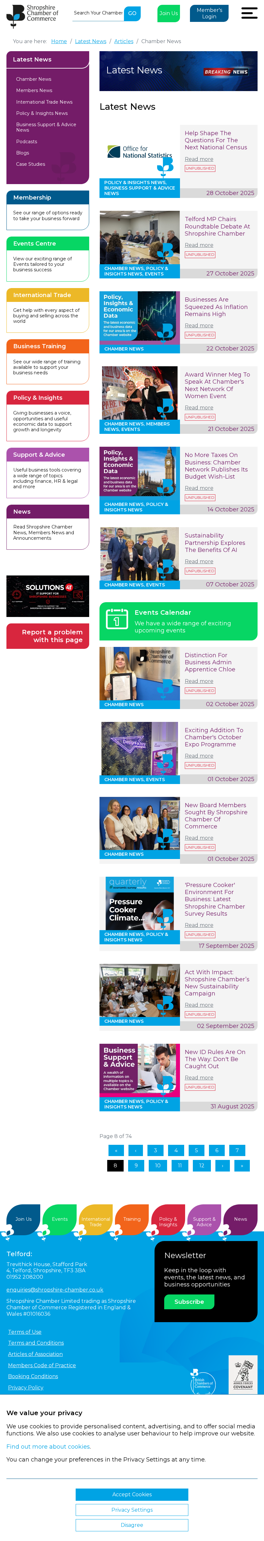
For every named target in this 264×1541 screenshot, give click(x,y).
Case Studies (30, 164)
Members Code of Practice (42, 1365)
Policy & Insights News (42, 113)
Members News (34, 90)
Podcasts (26, 142)
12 (201, 1166)
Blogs (22, 153)
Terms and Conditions (36, 1343)
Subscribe (189, 1301)
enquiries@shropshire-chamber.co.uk (54, 1290)
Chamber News (33, 79)
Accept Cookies (132, 1494)
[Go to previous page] (135, 1150)
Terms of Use (25, 1332)
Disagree (132, 1525)
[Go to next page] (222, 1166)
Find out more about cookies (48, 1446)
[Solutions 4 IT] (47, 596)
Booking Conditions (33, 1376)
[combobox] (98, 12)
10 (158, 1166)
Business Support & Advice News (46, 127)
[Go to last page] (242, 1166)
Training (132, 1219)
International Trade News (44, 102)
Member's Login (209, 13)
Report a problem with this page (52, 636)
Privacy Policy (25, 1388)
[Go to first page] (116, 1150)
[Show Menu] (249, 12)
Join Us (169, 13)
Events (60, 1219)
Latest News (32, 59)
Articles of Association (35, 1354)
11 (180, 1166)
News (240, 1219)
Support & (204, 1222)
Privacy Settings (132, 1510)
